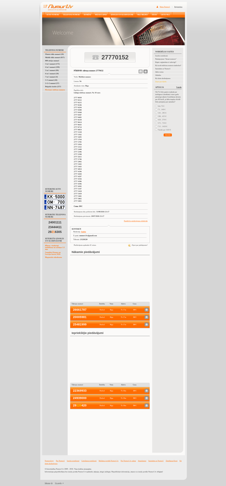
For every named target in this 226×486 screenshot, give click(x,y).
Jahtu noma (159, 72)
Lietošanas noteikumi (89, 461)
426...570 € (162, 120)
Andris (83, 232)
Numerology (49, 461)
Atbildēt (168, 135)
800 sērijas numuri (52, 61)
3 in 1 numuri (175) (52, 64)
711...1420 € (162, 126)
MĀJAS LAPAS (101, 15)
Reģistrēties (178, 7)
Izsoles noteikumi (161, 56)
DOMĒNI (87, 15)
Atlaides (158, 75)
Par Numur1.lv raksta (128, 461)
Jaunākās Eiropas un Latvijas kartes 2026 (53, 253)
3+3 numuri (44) (51, 80)
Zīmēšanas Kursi (171, 461)
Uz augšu (58, 483)
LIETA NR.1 (165, 15)
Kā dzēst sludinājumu (162, 78)
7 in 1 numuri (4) (51, 77)
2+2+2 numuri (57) (52, 83)
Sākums (47, 483)
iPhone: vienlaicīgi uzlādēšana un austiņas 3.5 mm (55, 247)
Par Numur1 (60, 461)
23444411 (55, 227)
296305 (55, 232)
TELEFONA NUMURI (71, 15)
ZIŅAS (154, 15)
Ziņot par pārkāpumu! (139, 245)
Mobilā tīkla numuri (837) (55, 57)
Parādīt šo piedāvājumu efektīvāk (136, 221)
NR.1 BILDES (142, 15)
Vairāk (179, 87)
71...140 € (161, 109)
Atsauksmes (142, 461)
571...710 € (162, 123)
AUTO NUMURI (52, 15)
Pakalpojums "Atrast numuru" (165, 59)
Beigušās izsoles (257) (53, 86)
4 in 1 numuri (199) (52, 67)
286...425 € (162, 116)
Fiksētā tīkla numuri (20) (54, 54)
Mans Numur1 (165, 7)
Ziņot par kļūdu (161, 82)
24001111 (54, 222)
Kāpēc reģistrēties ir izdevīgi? (165, 62)
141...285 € (162, 113)
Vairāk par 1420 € (164, 130)
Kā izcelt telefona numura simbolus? (168, 65)
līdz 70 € (161, 106)
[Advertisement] (55, 138)
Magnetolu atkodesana (53, 257)
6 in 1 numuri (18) (52, 74)
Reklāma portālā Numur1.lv (109, 461)
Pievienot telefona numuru (55, 90)
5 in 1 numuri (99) (52, 70)
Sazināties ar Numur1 (162, 69)
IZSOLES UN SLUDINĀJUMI (122, 15)
